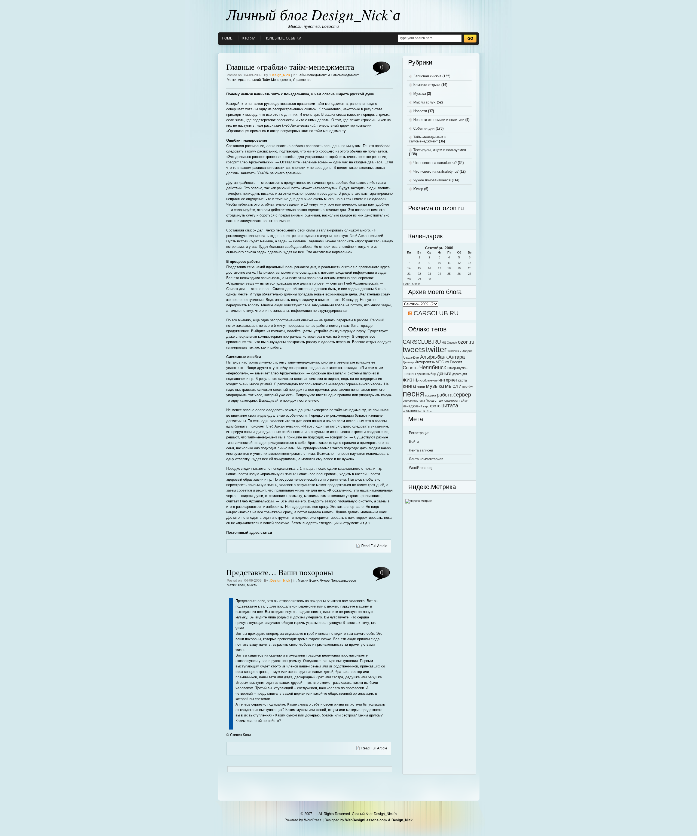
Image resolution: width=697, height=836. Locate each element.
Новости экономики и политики (438, 120)
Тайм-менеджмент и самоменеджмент (328, 75)
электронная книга (417, 411)
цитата (449, 405)
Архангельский (249, 80)
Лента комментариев (426, 459)
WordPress (313, 820)
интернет (447, 380)
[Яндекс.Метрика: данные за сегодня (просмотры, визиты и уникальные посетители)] (418, 501)
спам (439, 400)
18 (449, 268)
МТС (440, 362)
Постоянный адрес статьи (249, 532)
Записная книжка (427, 76)
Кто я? (248, 38)
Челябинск (432, 367)
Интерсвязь (424, 362)
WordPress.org (420, 468)
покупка (430, 395)
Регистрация (419, 433)
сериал (407, 400)
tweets (414, 349)
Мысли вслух (308, 580)
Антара (456, 357)
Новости (420, 111)
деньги (444, 373)
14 (409, 268)
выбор (431, 374)
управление (302, 80)
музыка (435, 386)
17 (439, 268)
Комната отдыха (426, 85)
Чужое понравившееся (338, 580)
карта (462, 380)
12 (459, 262)
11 (449, 262)
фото (435, 405)
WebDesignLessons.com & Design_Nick (378, 820)
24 (439, 273)
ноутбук (467, 386)
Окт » (416, 283)
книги (421, 387)
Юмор (418, 189)
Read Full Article (374, 546)
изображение (429, 380)
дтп (464, 374)
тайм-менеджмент (276, 80)
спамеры (451, 400)
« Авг (406, 283)
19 (459, 268)
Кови (241, 585)
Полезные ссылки (282, 38)
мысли (252, 585)
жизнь (411, 379)
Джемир (408, 362)
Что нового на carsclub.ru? (435, 163)
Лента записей (421, 450)
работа (445, 395)
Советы (410, 367)
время (421, 374)
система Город (423, 400)
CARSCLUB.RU (436, 313)
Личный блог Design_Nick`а (313, 14)
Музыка (419, 93)
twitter (436, 349)
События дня (424, 128)
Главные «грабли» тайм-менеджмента (290, 66)
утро (426, 406)
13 (469, 262)
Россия (456, 362)
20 (469, 268)
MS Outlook (449, 342)
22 (419, 273)
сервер (462, 395)
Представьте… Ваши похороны (279, 572)
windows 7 (454, 351)
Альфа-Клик (411, 357)
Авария (467, 351)
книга (409, 386)
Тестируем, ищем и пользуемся (439, 150)
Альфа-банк (434, 357)
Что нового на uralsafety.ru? (435, 171)
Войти (414, 442)
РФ (447, 362)
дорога (456, 374)
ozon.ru (466, 342)
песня (413, 393)
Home (227, 38)
